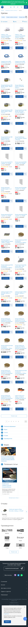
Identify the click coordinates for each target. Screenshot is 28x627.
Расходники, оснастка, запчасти (11, 10)
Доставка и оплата (6, 588)
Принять (7, 621)
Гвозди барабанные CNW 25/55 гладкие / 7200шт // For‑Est (6, 111)
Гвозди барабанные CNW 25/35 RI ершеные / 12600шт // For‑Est (6, 138)
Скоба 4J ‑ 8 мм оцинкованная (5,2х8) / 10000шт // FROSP (20, 36)
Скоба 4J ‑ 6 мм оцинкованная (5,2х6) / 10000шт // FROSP (6, 36)
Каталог (3, 585)
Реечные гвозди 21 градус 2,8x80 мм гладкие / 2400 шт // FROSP (7, 241)
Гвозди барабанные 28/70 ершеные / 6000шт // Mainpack (21, 138)
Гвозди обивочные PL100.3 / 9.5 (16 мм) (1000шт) (19, 86)
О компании (4, 581)
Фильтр (25, 21)
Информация (4, 594)
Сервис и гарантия (6, 591)
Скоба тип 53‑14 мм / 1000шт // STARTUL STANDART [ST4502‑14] (20, 397)
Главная (2, 10)
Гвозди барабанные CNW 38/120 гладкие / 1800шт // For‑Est (7, 86)
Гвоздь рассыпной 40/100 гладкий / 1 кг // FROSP (6, 189)
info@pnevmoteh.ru (14, 602)
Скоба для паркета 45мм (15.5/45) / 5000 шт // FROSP (6, 293)
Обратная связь (8, 575)
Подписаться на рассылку (12, 568)
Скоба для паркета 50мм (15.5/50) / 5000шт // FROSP (20, 293)
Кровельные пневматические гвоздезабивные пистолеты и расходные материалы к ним (8, 487)
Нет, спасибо (25, 607)
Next (26, 512)
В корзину (6, 47)
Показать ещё (14, 416)
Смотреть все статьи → (14, 497)
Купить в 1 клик (11, 47)
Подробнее (6, 614)
